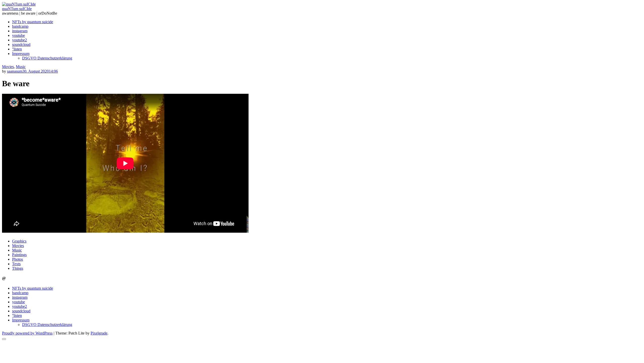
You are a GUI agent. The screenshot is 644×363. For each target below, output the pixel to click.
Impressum (20, 53)
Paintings (19, 255)
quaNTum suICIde (17, 9)
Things (17, 268)
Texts (16, 264)
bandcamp (20, 26)
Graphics (19, 241)
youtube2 (19, 40)
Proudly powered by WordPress (27, 333)
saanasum (14, 71)
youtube (18, 35)
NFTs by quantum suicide (32, 22)
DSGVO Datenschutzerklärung (47, 58)
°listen (17, 49)
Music (21, 67)
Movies (8, 67)
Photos (17, 259)
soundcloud (21, 44)
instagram (19, 31)
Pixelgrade (99, 333)
